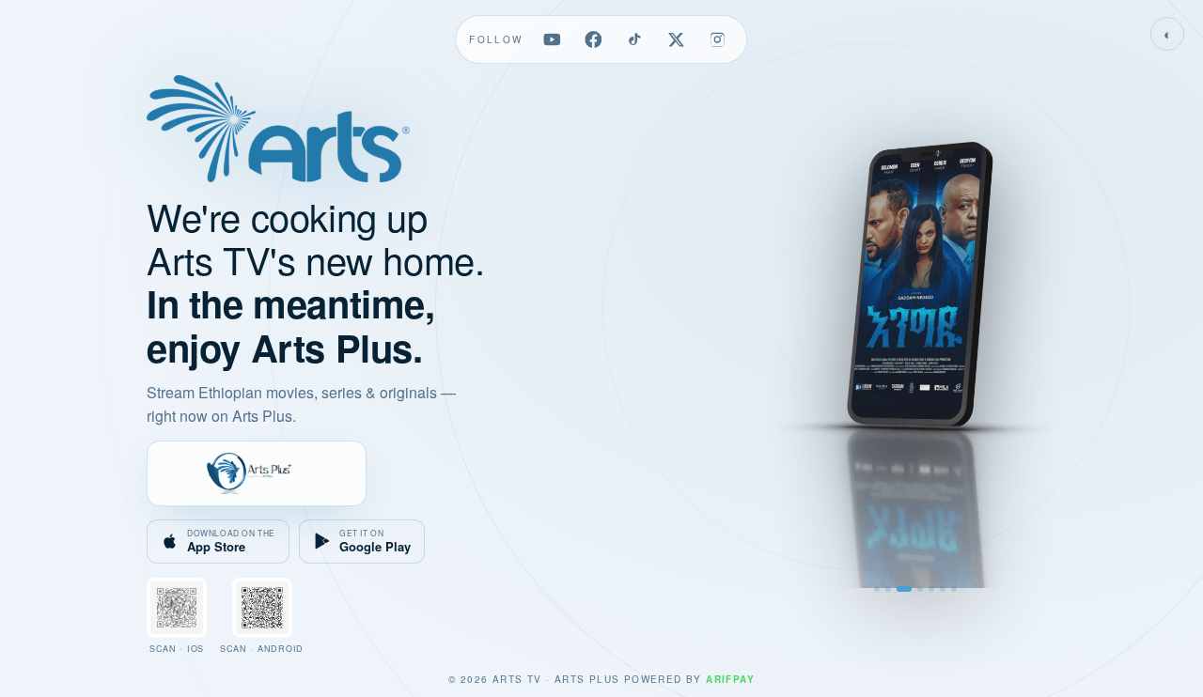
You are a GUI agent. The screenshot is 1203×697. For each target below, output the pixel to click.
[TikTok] (635, 39)
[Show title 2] (888, 589)
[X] (677, 39)
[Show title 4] (920, 589)
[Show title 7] (954, 589)
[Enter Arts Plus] (257, 473)
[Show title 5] (931, 589)
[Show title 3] (904, 589)
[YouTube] (553, 39)
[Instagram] (718, 39)
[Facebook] (594, 39)
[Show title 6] (942, 589)
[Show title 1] (877, 589)
